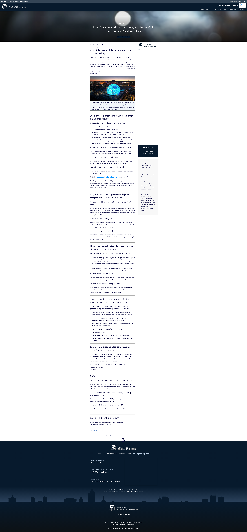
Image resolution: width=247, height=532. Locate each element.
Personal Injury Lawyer (123, 36)
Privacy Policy (130, 524)
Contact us (93, 369)
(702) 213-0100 (242, 1)
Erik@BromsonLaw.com (100, 472)
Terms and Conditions (119, 524)
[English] (241, 4)
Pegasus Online (135, 528)
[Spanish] (240, 6)
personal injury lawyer (107, 177)
